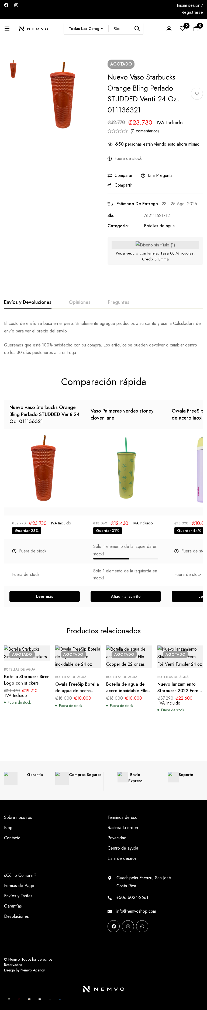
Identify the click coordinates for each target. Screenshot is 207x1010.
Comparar (123, 175)
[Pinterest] (109, 943)
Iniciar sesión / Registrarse (190, 9)
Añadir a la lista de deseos (197, 94)
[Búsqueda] (137, 29)
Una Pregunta (160, 175)
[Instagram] (16, 5)
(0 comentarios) (144, 131)
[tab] (27, 302)
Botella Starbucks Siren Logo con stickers (27, 680)
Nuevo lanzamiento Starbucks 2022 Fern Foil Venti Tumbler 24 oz (178, 694)
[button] (126, 596)
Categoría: (118, 226)
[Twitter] (143, 943)
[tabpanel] (103, 338)
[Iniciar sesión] (169, 29)
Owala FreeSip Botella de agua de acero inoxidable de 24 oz (77, 690)
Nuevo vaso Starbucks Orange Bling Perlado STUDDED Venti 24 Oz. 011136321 (44, 414)
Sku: (112, 215)
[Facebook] (6, 5)
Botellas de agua (159, 226)
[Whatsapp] (142, 926)
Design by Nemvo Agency (24, 970)
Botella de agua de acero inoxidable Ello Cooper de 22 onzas (127, 690)
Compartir (123, 185)
